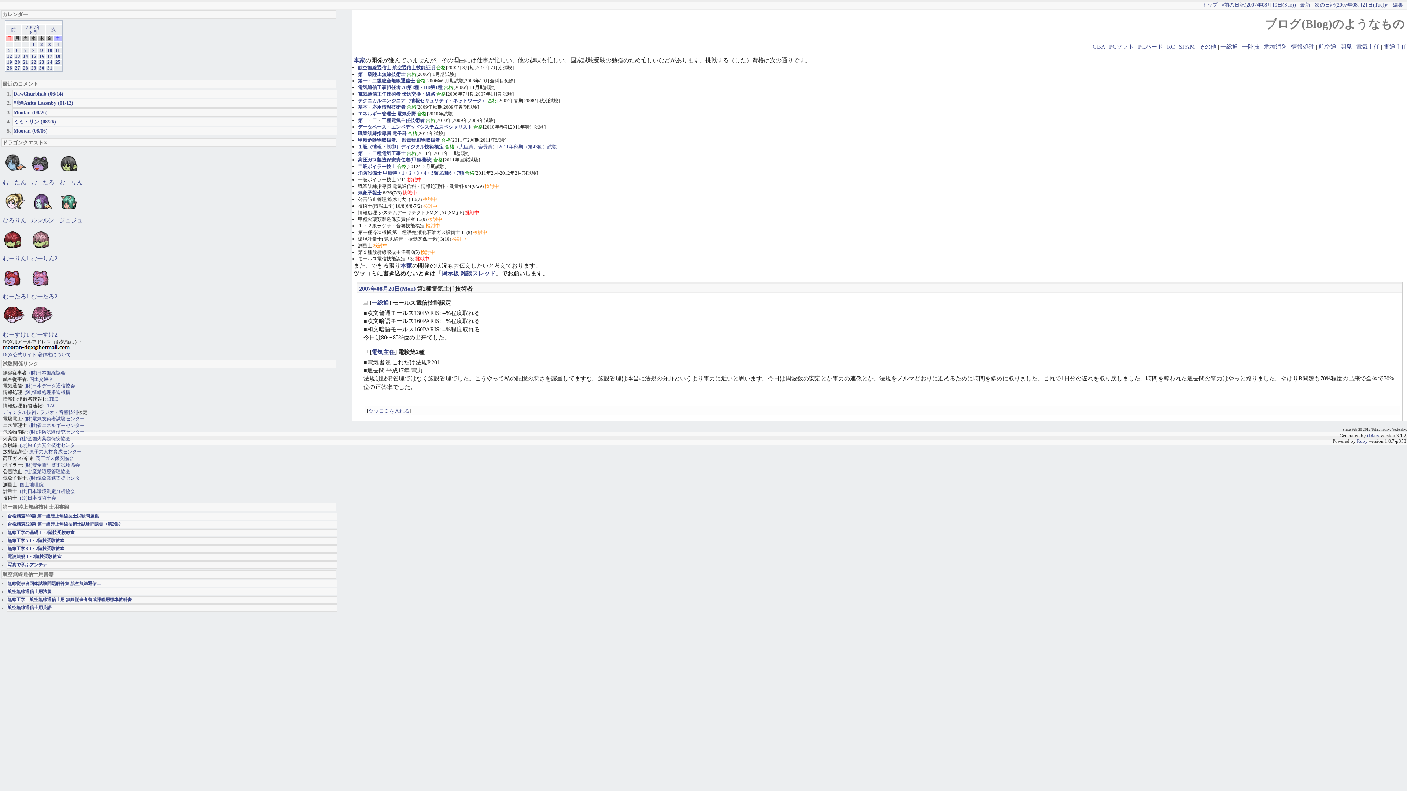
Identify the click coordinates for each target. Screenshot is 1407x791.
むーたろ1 (16, 296)
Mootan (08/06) (31, 131)
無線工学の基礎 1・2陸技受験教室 (41, 532)
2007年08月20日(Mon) (387, 289)
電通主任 (1395, 47)
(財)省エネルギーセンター (57, 425)
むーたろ (43, 182)
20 (17, 62)
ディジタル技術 (19, 412)
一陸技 (1251, 47)
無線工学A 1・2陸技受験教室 (36, 540)
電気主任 (1368, 47)
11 (57, 50)
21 (25, 62)
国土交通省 (41, 379)
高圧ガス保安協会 (55, 458)
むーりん (71, 182)
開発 (1346, 47)
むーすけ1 (16, 334)
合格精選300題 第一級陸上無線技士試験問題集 (53, 516)
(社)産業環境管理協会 (47, 471)
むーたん (14, 182)
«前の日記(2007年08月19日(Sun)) (1259, 5)
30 (41, 68)
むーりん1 (16, 258)
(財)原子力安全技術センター (50, 445)
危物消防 (1275, 47)
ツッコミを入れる (389, 411)
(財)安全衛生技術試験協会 (52, 465)
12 (9, 56)
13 (17, 56)
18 (57, 56)
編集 (1398, 5)
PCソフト (1121, 47)
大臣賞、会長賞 (475, 146)
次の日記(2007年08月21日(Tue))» (1352, 5)
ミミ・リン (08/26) (35, 122)
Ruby (1362, 441)
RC (1171, 47)
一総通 (1229, 47)
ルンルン (43, 220)
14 (25, 56)
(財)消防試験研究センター (57, 432)
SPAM (1187, 47)
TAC (51, 405)
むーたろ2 (44, 296)
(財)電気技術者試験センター (55, 419)
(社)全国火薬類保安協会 (45, 438)
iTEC (52, 399)
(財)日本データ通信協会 (50, 386)
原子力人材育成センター (55, 451)
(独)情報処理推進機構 (47, 392)
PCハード (1150, 47)
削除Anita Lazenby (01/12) (43, 103)
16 (41, 56)
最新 (1305, 5)
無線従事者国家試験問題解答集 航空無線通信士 (54, 583)
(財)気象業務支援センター (57, 478)
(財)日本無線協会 (47, 372)
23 (41, 62)
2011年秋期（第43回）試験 (528, 146)
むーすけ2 (44, 334)
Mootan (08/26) (31, 112)
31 (49, 68)
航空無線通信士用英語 (30, 607)
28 (25, 68)
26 (9, 68)
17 (49, 56)
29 (33, 68)
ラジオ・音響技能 (59, 412)
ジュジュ (71, 220)
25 (57, 62)
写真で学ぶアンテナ (27, 564)
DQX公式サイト (20, 354)
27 (17, 68)
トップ (1210, 5)
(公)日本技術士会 (38, 498)
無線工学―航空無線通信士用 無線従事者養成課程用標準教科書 (70, 599)
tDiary (1373, 435)
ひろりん (14, 220)
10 (49, 50)
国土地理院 (32, 484)
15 (33, 56)
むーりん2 (44, 258)
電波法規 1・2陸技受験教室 (35, 556)
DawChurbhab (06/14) (38, 94)
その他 (1207, 47)
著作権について (54, 354)
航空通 (1327, 47)
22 (33, 62)
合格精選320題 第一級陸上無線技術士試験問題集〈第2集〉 (65, 524)
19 (9, 62)
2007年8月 (33, 30)
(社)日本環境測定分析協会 (47, 491)
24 (49, 62)
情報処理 (1303, 47)
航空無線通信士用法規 (30, 591)
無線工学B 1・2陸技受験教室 (36, 548)
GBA (1099, 47)
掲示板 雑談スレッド (469, 273)
